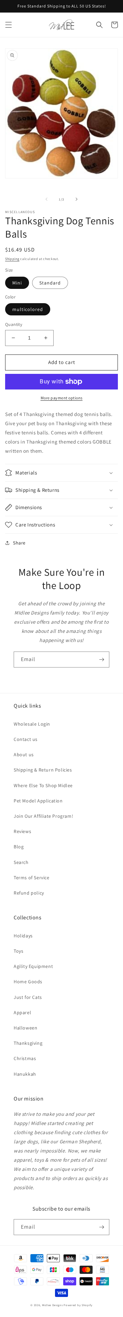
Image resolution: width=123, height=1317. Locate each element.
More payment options (62, 397)
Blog (19, 847)
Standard (50, 283)
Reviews (22, 831)
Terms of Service (32, 877)
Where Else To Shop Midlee (43, 785)
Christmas (25, 1058)
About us (24, 754)
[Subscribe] (101, 660)
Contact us (26, 739)
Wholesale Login (32, 724)
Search (21, 862)
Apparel (22, 1012)
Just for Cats (28, 997)
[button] (8, 24)
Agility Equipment (33, 966)
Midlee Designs (52, 1305)
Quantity (13, 324)
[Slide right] (76, 199)
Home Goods (28, 981)
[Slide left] (46, 199)
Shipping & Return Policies (43, 770)
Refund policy (29, 893)
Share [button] (19, 543)
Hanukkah (25, 1074)
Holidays (23, 936)
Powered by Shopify (78, 1305)
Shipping (12, 259)
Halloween (25, 1028)
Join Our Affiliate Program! (43, 816)
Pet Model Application (38, 801)
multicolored (27, 309)
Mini (17, 283)
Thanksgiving (28, 1043)
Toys (18, 951)
